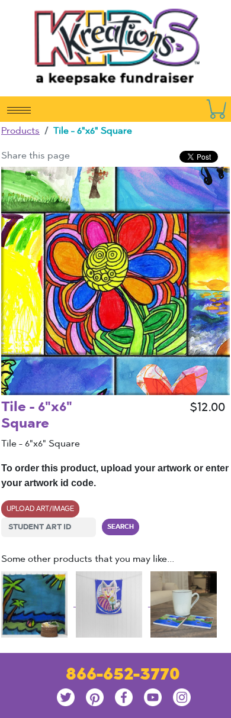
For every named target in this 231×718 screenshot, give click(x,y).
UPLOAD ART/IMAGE (40, 508)
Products (20, 130)
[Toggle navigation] (19, 109)
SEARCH (120, 526)
